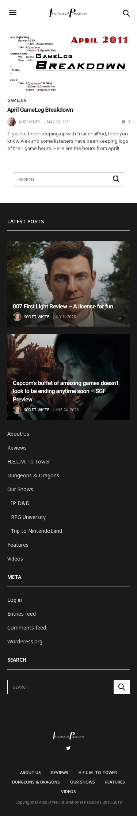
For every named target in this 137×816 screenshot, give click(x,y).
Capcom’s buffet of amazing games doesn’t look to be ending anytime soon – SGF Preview (65, 391)
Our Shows (20, 489)
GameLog (17, 100)
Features (17, 544)
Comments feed (26, 627)
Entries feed (21, 613)
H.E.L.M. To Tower (28, 461)
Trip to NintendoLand (36, 530)
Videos (15, 558)
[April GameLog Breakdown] (68, 64)
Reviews (17, 447)
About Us (18, 433)
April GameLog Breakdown (40, 109)
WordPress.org (24, 641)
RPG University (28, 516)
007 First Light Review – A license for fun (63, 306)
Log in (14, 599)
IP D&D (20, 503)
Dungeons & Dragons (33, 475)
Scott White (36, 316)
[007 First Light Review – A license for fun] (68, 284)
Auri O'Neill (30, 121)
